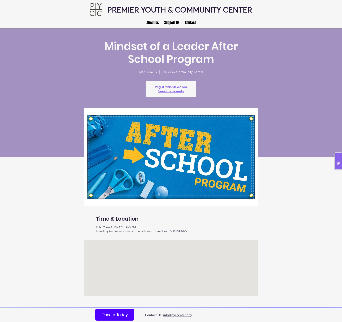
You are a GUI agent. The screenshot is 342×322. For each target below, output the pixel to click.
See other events (171, 91)
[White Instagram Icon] (338, 163)
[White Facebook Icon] (338, 156)
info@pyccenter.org (177, 315)
